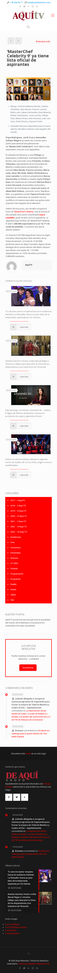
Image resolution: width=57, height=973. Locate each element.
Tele (12, 600)
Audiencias (15, 537)
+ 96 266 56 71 (16, 2)
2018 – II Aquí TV (18, 505)
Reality (13, 584)
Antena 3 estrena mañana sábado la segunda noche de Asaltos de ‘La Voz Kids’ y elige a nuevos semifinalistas (28, 462)
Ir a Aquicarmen (12, 933)
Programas (15, 579)
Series (13, 589)
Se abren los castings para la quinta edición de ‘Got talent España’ (31, 733)
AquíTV (28, 265)
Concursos (15, 547)
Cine (12, 542)
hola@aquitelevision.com (39, 2)
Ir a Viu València (12, 924)
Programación (16, 574)
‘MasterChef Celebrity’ (24, 211)
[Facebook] (20, 6)
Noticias (14, 558)
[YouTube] (28, 6)
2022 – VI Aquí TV (18, 526)
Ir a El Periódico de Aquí (16, 927)
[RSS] (36, 6)
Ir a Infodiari (10, 930)
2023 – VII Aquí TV (18, 532)
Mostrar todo (44, 41)
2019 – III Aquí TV (18, 511)
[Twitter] (24, 6)
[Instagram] (32, 6)
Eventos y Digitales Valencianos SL (34, 964)
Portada (14, 568)
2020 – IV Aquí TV (18, 516)
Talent (13, 595)
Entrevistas (15, 553)
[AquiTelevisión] (28, 15)
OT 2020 (14, 563)
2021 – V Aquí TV (18, 521)
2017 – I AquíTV (17, 500)
